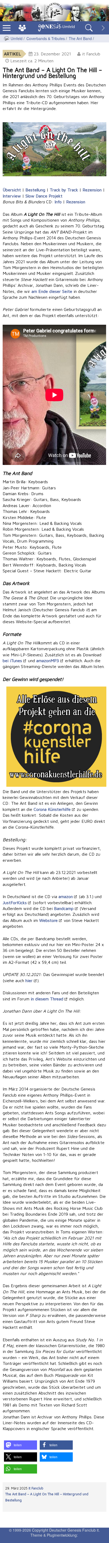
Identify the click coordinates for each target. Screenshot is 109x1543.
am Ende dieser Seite (51, 291)
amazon (65, 896)
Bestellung (35, 189)
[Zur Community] (22, 27)
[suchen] (89, 27)
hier (29, 980)
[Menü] (7, 27)
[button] (20, 1445)
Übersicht (12, 189)
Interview (12, 196)
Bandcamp (64, 908)
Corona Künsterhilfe (52, 809)
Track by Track (64, 189)
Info (58, 201)
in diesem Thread (47, 998)
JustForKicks (15, 902)
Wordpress (19, 1535)
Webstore (48, 920)
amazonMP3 (47, 660)
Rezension (92, 189)
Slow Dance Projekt (43, 196)
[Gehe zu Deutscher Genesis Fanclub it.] (7, 38)
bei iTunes (12, 660)
